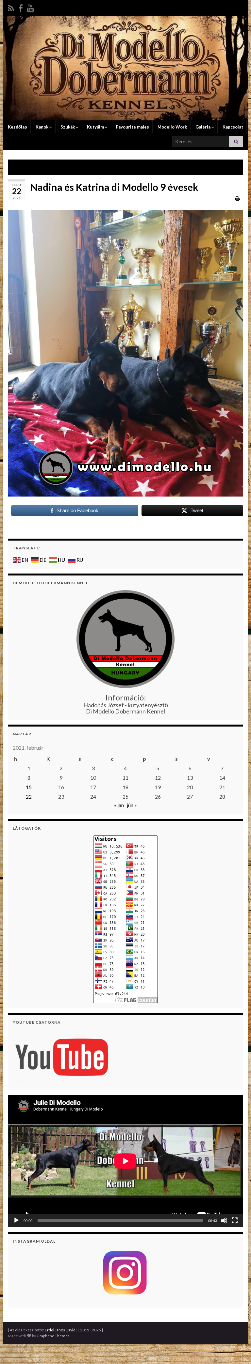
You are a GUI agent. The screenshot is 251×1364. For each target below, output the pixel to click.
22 (29, 796)
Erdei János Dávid (60, 1329)
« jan (119, 805)
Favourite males (132, 127)
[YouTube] (30, 7)
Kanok (42, 127)
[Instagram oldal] (125, 1273)
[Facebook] (20, 7)
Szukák (67, 127)
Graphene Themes (53, 1335)
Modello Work (172, 127)
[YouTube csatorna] (62, 1056)
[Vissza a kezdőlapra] (125, 68)
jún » (132, 805)
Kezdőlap (17, 127)
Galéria (202, 127)
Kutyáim (95, 127)
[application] (125, 1161)
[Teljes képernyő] (234, 1220)
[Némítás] (224, 1220)
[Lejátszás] (16, 1220)
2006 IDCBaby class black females (54, 167)
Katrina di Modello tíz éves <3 (202, 167)
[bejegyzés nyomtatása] (237, 198)
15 (29, 787)
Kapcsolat (232, 127)
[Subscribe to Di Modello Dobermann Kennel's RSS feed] (11, 7)
